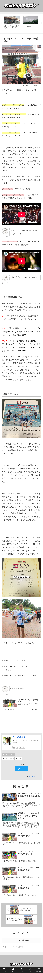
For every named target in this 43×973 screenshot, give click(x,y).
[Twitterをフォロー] (17, 747)
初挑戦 (20, 758)
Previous (2, 23)
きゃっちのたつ (18, 737)
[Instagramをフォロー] (20, 747)
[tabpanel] (12, 22)
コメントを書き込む (21, 940)
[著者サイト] (13, 747)
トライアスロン (9, 754)
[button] (38, 495)
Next (41, 23)
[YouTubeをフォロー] (23, 747)
